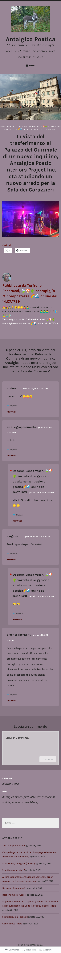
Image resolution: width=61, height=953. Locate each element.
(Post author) (11, 470)
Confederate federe (12, 923)
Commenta (47, 759)
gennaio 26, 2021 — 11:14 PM (41, 596)
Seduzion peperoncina (13, 845)
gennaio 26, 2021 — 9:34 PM (37, 536)
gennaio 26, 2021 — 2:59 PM (41, 492)
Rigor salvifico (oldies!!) (14, 887)
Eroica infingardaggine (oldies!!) (18, 863)
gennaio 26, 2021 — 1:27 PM (35, 389)
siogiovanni (15, 536)
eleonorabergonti (19, 634)
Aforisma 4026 (11, 781)
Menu (32, 65)
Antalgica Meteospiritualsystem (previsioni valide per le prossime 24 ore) (28, 797)
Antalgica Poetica (30, 39)
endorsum (14, 388)
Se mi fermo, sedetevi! (13, 870)
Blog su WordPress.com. (30, 945)
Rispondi (11, 411)
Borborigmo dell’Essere (14, 894)
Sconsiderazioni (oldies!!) (15, 916)
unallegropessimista (21, 427)
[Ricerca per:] (30, 823)
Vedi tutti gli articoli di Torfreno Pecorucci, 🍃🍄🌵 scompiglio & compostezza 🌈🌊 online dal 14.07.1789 (30, 321)
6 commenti (51, 129)
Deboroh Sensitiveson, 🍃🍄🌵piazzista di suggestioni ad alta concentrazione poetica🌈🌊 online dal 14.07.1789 (32, 481)
